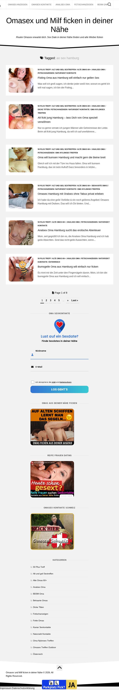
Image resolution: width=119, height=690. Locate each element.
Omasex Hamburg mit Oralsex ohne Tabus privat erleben (71, 193)
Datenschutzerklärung (23, 688)
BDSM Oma (102, 4)
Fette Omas (38, 620)
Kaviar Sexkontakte (42, 627)
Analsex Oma (63, 4)
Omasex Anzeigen (17, 4)
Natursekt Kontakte (65, 73)
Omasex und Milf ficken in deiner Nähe (59, 24)
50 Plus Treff (44, 70)
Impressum (5, 688)
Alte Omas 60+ (84, 70)
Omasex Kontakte (41, 4)
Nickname (41, 350)
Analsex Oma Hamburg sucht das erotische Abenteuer (69, 230)
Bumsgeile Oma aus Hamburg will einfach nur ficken (68, 266)
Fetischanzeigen (83, 4)
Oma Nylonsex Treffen (66, 153)
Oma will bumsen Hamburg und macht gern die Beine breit (72, 157)
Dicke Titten (44, 109)
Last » (74, 300)
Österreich (54, 262)
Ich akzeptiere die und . (53, 382)
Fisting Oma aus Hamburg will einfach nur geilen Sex (68, 77)
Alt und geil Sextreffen (64, 70)
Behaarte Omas (100, 186)
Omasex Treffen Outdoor (44, 647)
